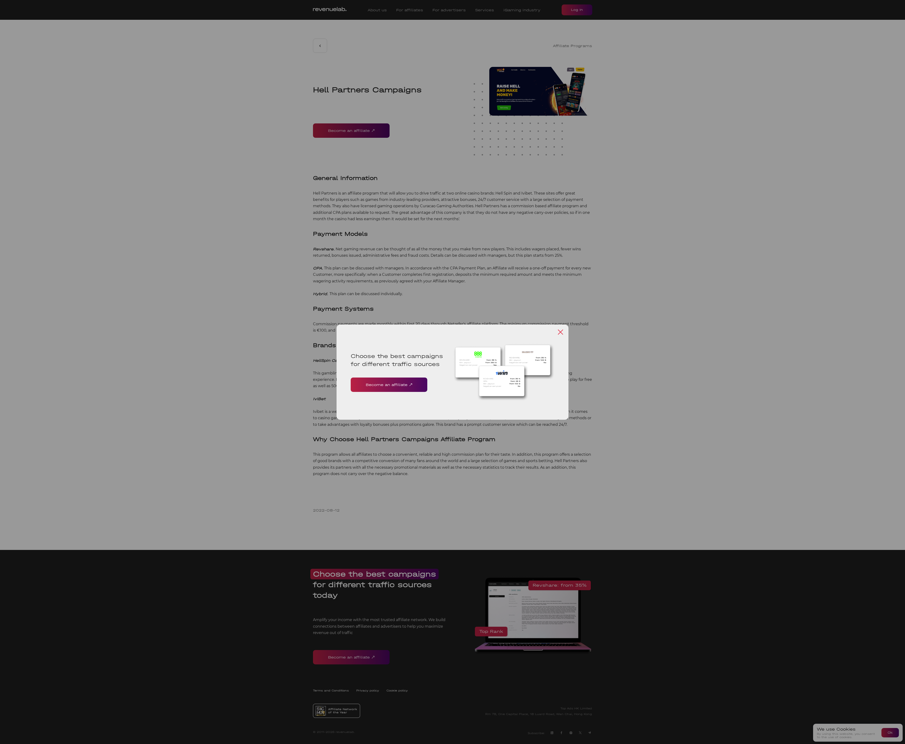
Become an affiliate (386, 384)
